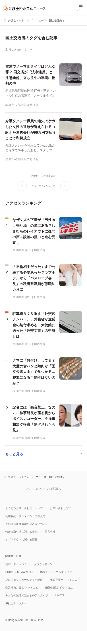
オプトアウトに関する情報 (21, 539)
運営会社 (50, 531)
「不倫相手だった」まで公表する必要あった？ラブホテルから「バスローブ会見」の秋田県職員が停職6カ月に (33, 278)
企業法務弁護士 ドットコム (21, 587)
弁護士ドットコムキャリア (56, 572)
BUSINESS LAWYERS (19, 572)
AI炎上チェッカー (16, 603)
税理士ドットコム (16, 564)
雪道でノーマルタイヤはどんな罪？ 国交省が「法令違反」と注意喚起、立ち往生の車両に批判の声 (30, 75)
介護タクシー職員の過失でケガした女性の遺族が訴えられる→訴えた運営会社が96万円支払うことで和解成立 (30, 129)
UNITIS (59, 595)
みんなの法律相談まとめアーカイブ (26, 595)
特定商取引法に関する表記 (21, 531)
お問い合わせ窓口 (60, 508)
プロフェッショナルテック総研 (24, 579)
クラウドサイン (43, 564)
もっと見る (14, 453)
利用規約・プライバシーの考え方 (25, 516)
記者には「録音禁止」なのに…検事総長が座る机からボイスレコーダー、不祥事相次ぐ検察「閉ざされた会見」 (33, 418)
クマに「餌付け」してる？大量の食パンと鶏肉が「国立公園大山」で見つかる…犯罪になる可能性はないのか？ (33, 371)
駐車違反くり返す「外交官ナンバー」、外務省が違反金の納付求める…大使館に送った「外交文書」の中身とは (33, 325)
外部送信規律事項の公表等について (26, 524)
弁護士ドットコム (18, 20)
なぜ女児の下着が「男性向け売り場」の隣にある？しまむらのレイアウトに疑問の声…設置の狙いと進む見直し (33, 231)
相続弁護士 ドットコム (63, 579)
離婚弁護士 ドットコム (59, 587)
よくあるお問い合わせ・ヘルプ (24, 508)
